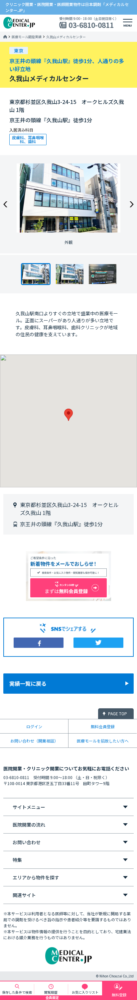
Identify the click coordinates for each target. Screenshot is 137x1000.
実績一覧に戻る (28, 683)
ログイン (34, 726)
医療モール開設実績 (27, 37)
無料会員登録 (103, 726)
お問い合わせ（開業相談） (34, 741)
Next (132, 204)
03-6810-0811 (91, 25)
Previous (5, 204)
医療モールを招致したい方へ (103, 741)
